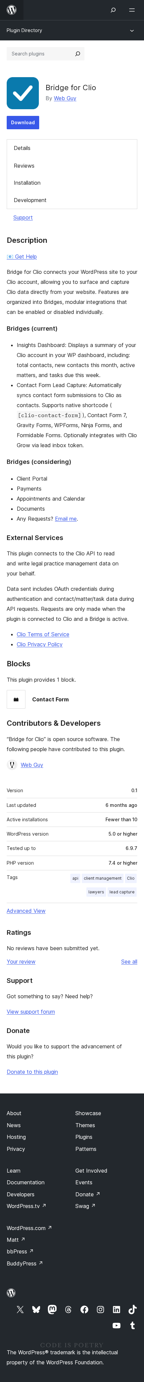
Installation (27, 182)
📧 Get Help (22, 256)
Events (83, 1182)
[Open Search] (113, 10)
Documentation (26, 1182)
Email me (66, 518)
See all (129, 961)
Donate (87, 1194)
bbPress (20, 1251)
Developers (20, 1194)
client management (103, 878)
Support (23, 217)
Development (30, 200)
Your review (21, 961)
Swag (85, 1206)
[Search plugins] (77, 53)
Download (23, 122)
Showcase (88, 1113)
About (14, 1113)
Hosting (16, 1137)
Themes (85, 1125)
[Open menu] (133, 10)
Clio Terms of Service (43, 634)
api (75, 878)
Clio (131, 878)
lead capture (122, 891)
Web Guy (65, 98)
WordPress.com (29, 1228)
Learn (13, 1170)
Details (22, 148)
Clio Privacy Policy (40, 644)
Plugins (83, 1137)
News (14, 1125)
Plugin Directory (24, 30)
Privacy (16, 1149)
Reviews (24, 165)
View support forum (31, 1011)
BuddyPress (25, 1263)
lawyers (96, 891)
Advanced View (26, 910)
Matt (16, 1239)
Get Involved (91, 1170)
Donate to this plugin (32, 1071)
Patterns (85, 1149)
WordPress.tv (27, 1206)
